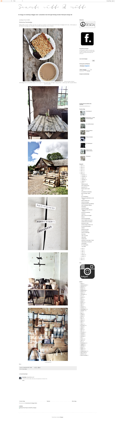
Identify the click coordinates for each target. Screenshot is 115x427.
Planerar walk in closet (85, 188)
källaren (81, 316)
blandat (81, 289)
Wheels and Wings (83, 355)
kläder (81, 313)
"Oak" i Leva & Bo (84, 235)
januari (83, 256)
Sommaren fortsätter (85, 208)
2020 (82, 165)
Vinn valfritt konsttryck (90, 124)
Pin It (20, 364)
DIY (81, 295)
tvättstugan (82, 345)
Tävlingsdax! (88, 156)
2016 (82, 172)
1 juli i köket (83, 246)
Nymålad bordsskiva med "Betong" (87, 203)
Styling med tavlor (84, 184)
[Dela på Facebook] (38, 367)
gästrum (81, 302)
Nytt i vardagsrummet (85, 185)
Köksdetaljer (83, 206)
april (82, 251)
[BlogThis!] (36, 367)
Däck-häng (83, 234)
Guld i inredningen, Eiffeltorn (86, 205)
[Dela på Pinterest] (39, 367)
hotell (81, 305)
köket (81, 318)
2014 (82, 258)
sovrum (81, 339)
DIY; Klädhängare (89, 143)
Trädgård (82, 344)
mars (83, 253)
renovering (82, 332)
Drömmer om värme (85, 229)
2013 (82, 259)
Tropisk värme (84, 238)
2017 (82, 170)
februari (83, 254)
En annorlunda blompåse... (86, 226)
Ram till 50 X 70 (84, 187)
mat (81, 322)
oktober (83, 178)
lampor (81, 320)
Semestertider (84, 243)
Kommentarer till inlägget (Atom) (31, 403)
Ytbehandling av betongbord (86, 241)
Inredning (82, 307)
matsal (81, 324)
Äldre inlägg (74, 401)
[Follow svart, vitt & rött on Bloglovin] (84, 66)
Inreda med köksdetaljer (85, 218)
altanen (81, 283)
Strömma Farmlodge (85, 202)
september (84, 179)
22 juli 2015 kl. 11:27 (30, 377)
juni (82, 248)
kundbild (82, 314)
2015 (82, 173)
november (83, 176)
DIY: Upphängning (84, 244)
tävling (81, 347)
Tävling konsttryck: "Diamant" (89, 131)
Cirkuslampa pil (89, 111)
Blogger (61, 417)
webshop (82, 353)
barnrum (82, 287)
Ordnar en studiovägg (85, 232)
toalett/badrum (83, 343)
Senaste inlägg (22, 401)
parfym (81, 328)
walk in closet (82, 352)
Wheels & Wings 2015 (85, 200)
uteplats (81, 348)
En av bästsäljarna (84, 196)
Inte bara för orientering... (86, 212)
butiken (81, 293)
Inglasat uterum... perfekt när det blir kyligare (90, 118)
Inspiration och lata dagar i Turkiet (87, 240)
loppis (81, 321)
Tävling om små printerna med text (89, 150)
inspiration (82, 310)
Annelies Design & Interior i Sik (87, 224)
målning (81, 326)
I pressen (82, 306)
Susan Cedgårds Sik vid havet (86, 220)
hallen (81, 303)
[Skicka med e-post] (34, 367)
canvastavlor (82, 294)
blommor (82, 291)
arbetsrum (82, 286)
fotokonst (82, 299)
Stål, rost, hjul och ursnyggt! (86, 215)
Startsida (48, 401)
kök (81, 317)
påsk (81, 330)
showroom (82, 336)
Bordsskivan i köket (84, 223)
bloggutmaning (83, 290)
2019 (82, 167)
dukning (81, 297)
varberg (81, 349)
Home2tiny (24, 377)
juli (82, 182)
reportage (82, 333)
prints (81, 329)
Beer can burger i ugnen (85, 193)
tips (81, 341)
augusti (83, 181)
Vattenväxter (83, 237)
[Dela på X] (37, 367)
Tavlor (81, 340)
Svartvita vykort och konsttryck (86, 221)
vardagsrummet (83, 351)
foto (81, 298)
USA (82, 190)
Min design (82, 325)
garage (81, 301)
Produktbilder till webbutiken (86, 191)
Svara (23, 380)
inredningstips (83, 309)
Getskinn (83, 227)
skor (81, 337)
